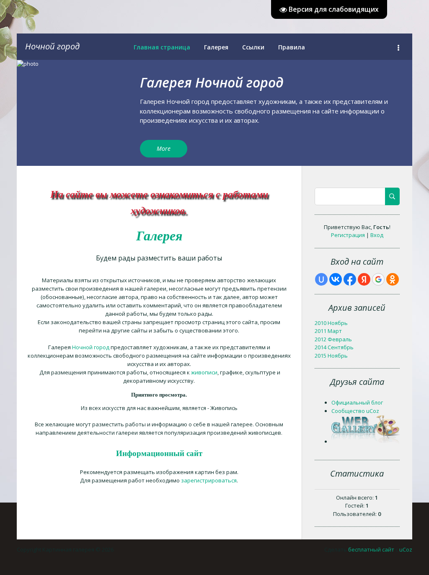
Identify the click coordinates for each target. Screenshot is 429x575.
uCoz (405, 549)
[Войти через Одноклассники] (392, 279)
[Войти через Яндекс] (364, 279)
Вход (376, 235)
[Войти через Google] (378, 279)
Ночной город (52, 46)
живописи (204, 372)
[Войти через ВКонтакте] (335, 279)
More (164, 148)
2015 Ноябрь (331, 355)
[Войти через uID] (321, 279)
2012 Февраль (333, 339)
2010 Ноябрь (331, 323)
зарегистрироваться (209, 480)
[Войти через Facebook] (350, 279)
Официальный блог (357, 402)
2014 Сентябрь (334, 347)
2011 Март (328, 331)
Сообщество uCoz (355, 411)
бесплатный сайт (371, 549)
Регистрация (348, 235)
